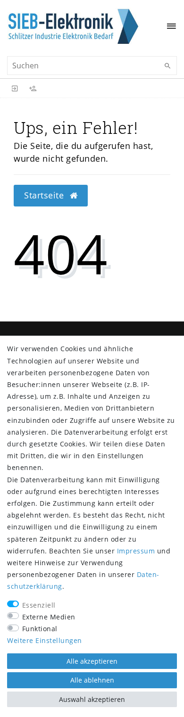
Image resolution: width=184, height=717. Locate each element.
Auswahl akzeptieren (92, 699)
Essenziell (39, 605)
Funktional (40, 628)
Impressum (136, 550)
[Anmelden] (15, 88)
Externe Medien (48, 616)
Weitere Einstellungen (44, 640)
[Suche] (167, 66)
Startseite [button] (45, 195)
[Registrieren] (33, 88)
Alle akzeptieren (92, 661)
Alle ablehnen (92, 680)
